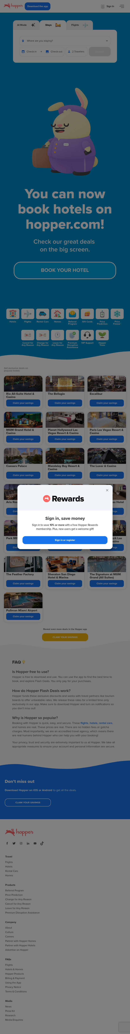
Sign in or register (65, 540)
